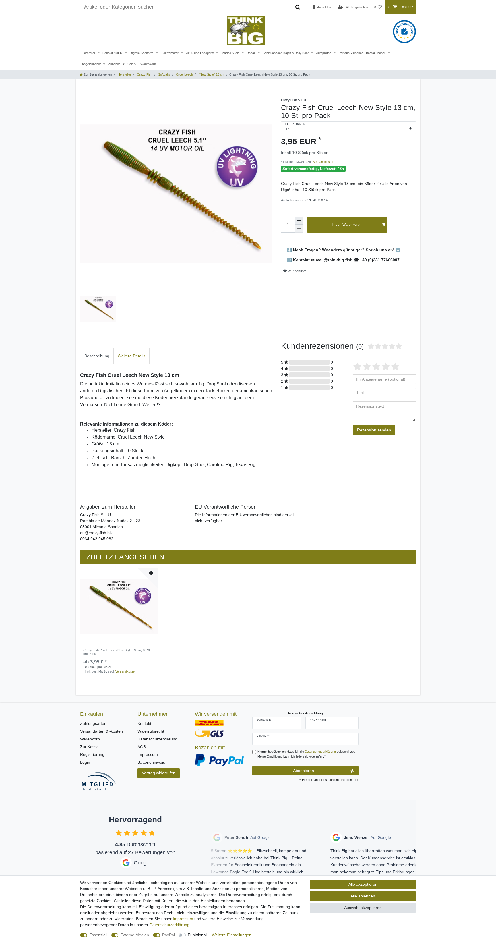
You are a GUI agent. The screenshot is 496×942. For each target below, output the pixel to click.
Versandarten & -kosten (101, 731)
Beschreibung (96, 356)
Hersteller (89, 53)
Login (85, 762)
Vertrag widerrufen (158, 773)
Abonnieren (303, 770)
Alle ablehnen (362, 896)
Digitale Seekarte (142, 53)
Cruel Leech (184, 74)
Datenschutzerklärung (157, 739)
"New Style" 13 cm (211, 74)
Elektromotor (170, 53)
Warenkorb (148, 64)
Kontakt (144, 723)
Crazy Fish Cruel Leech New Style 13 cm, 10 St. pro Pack (117, 651)
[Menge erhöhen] (299, 221)
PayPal (168, 935)
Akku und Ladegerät (200, 53)
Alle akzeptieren (362, 884)
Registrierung (92, 754)
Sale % (132, 64)
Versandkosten (323, 161)
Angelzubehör (92, 64)
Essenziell (98, 935)
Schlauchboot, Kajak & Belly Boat (286, 53)
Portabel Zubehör (351, 53)
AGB (141, 746)
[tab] (97, 356)
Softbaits (163, 74)
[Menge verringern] (299, 229)
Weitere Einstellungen (231, 935)
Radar (251, 53)
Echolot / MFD (112, 53)
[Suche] (297, 7)
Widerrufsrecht (150, 731)
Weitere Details (131, 356)
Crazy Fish (144, 74)
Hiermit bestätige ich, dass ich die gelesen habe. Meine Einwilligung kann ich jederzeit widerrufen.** (306, 754)
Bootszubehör (376, 53)
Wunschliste (297, 271)
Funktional (197, 935)
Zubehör (114, 64)
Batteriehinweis (151, 762)
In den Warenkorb (346, 225)
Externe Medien (134, 935)
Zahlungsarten (93, 723)
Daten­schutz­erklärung (169, 924)
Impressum (147, 754)
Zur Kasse (89, 746)
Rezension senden (374, 430)
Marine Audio (231, 53)
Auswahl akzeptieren (363, 907)
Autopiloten (324, 53)
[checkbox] (119, 833)
